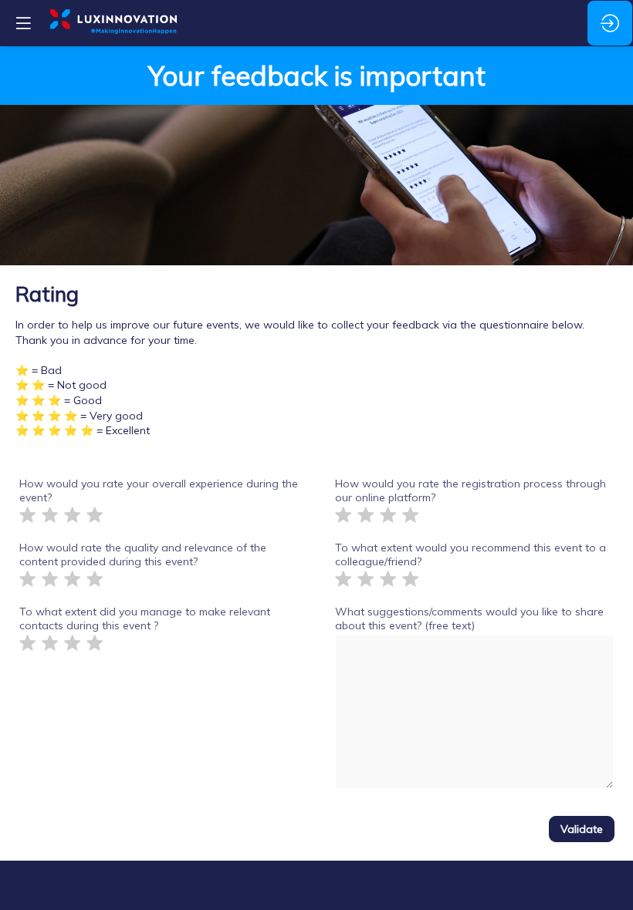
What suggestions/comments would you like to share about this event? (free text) (469, 618)
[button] (23, 23)
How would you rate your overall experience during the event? (158, 490)
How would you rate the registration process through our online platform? (470, 490)
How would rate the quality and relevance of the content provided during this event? (142, 554)
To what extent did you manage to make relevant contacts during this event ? (144, 618)
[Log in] (610, 23)
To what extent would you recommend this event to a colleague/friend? (470, 554)
